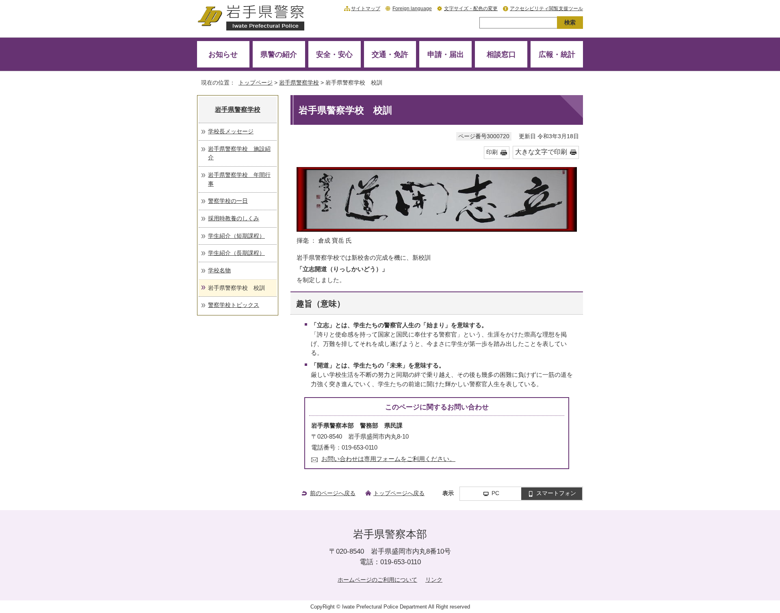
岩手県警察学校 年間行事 (239, 179)
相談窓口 (501, 54)
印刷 (492, 152)
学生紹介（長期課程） (236, 253)
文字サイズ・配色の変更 (471, 8)
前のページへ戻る (332, 493)
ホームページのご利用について (377, 579)
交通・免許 (390, 54)
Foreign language (412, 8)
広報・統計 (557, 54)
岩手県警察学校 (299, 82)
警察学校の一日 (228, 201)
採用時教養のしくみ (233, 218)
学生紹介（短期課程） (236, 236)
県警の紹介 (278, 54)
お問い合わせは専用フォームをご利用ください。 (388, 458)
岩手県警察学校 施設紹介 (239, 153)
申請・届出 (445, 54)
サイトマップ (365, 8)
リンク (433, 579)
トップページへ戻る (399, 493)
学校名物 (219, 270)
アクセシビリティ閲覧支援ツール (546, 8)
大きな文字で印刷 (541, 151)
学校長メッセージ (231, 131)
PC (495, 493)
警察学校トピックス (233, 305)
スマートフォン (556, 493)
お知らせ (223, 54)
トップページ (255, 82)
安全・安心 (334, 54)
